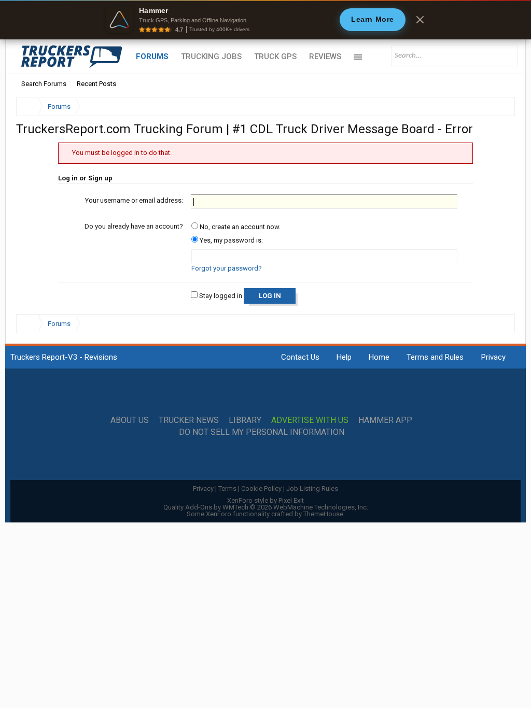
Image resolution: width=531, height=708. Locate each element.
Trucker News (189, 420)
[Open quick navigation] (500, 106)
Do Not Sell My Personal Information (261, 432)
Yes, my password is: (230, 240)
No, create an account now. (239, 227)
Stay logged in (220, 296)
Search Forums (43, 84)
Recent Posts (96, 84)
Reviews (325, 56)
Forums (152, 56)
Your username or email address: (134, 200)
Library (245, 420)
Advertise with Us (309, 420)
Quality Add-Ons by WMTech (265, 507)
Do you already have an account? (134, 226)
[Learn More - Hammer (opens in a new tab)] (265, 19)
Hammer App (385, 420)
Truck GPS (275, 56)
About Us (129, 420)
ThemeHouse (323, 514)
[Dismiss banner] (420, 19)
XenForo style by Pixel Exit (265, 500)
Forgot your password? (226, 268)
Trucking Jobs (211, 56)
